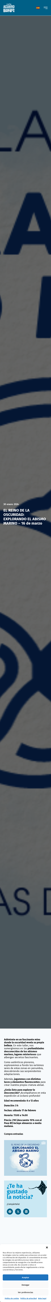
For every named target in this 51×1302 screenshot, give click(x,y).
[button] (47, 1247)
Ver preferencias (25, 1292)
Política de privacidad (28, 1298)
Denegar (25, 1285)
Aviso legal (42, 1298)
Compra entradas (13, 1133)
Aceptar (25, 1277)
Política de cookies (12, 1298)
